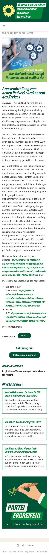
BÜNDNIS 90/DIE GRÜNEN (31, 4)
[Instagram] (23, 545)
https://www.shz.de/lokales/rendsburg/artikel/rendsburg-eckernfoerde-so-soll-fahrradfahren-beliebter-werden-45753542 (26, 317)
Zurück (24, 335)
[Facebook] (18, 545)
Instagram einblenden (24, 354)
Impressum (29, 552)
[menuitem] (4, 552)
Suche (20, 552)
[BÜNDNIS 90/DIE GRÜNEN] (8, 10)
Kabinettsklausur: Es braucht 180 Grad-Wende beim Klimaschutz (22, 394)
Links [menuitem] (29, 545)
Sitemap (12, 552)
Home (4, 552)
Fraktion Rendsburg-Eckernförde (18, 33)
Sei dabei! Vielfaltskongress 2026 (23, 422)
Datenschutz (41, 552)
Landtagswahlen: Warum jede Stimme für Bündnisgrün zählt (21, 450)
